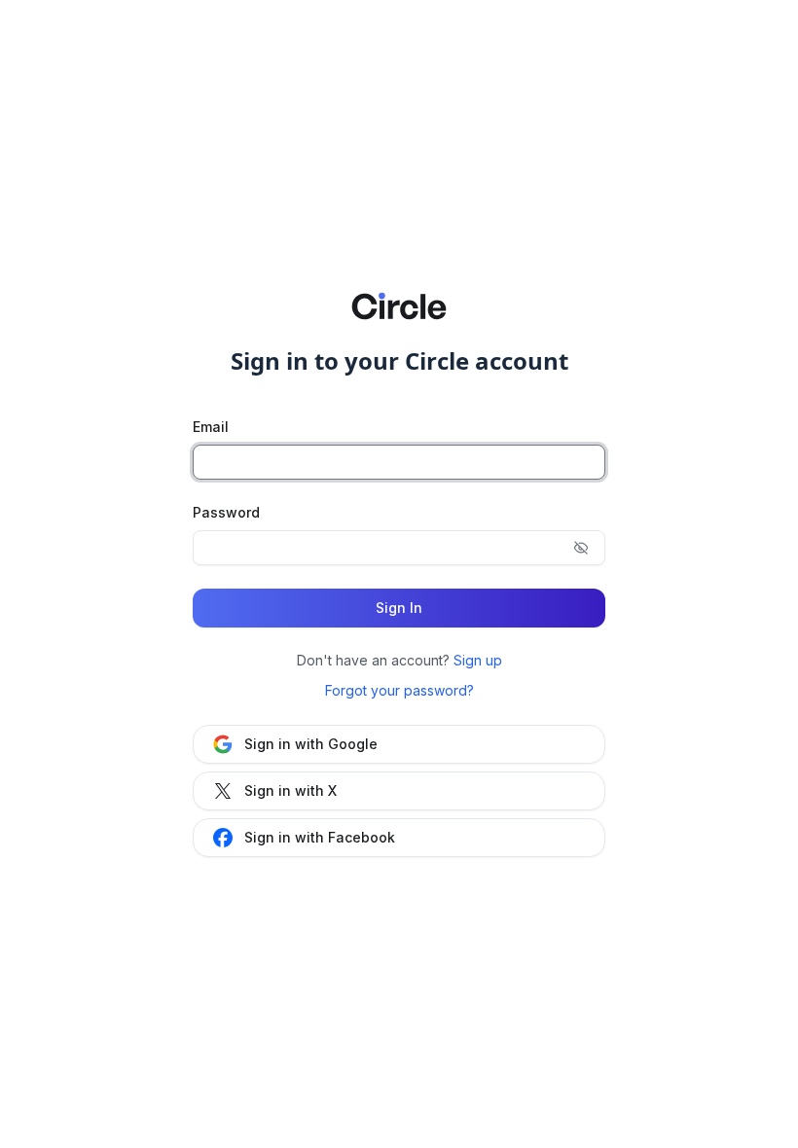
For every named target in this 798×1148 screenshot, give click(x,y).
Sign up (477, 660)
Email (211, 426)
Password (226, 512)
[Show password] (581, 547)
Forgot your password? (399, 690)
